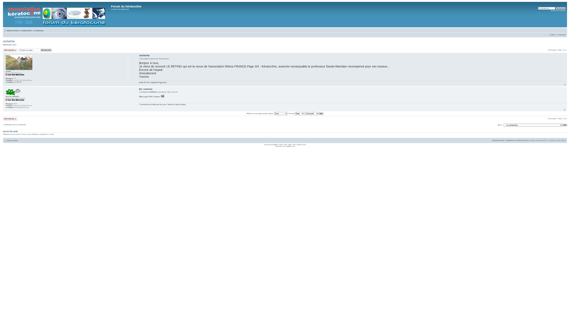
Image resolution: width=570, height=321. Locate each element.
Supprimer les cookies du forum (517, 140)
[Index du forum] (57, 15)
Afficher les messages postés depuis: (260, 113)
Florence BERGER (149, 92)
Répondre (6, 49)
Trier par (291, 113)
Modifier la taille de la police (563, 30)
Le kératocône (26, 30)
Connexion (562, 35)
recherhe (9, 41)
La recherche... (39, 30)
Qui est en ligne (10, 131)
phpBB (275, 144)
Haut (565, 84)
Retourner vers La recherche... (16, 125)
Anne (14, 45)
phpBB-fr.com (290, 146)
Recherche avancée (558, 10)
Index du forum (13, 30)
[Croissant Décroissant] (314, 113)
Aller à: (500, 125)
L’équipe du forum (498, 140)
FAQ (553, 35)
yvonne (145, 59)
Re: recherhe (145, 89)
